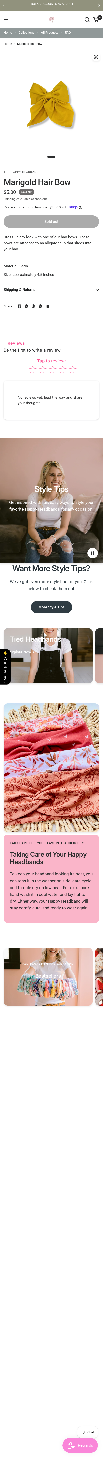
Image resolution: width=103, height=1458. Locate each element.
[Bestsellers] (48, 977)
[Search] (87, 19)
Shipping (10, 199)
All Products (49, 32)
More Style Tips (51, 607)
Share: (9, 306)
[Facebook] (19, 306)
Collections (26, 32)
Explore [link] (46, 988)
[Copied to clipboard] (47, 306)
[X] (27, 306)
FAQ (68, 32)
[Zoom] (96, 57)
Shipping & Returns (20, 289)
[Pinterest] (33, 306)
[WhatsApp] (41, 306)
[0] (95, 19)
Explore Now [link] (20, 652)
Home (8, 32)
